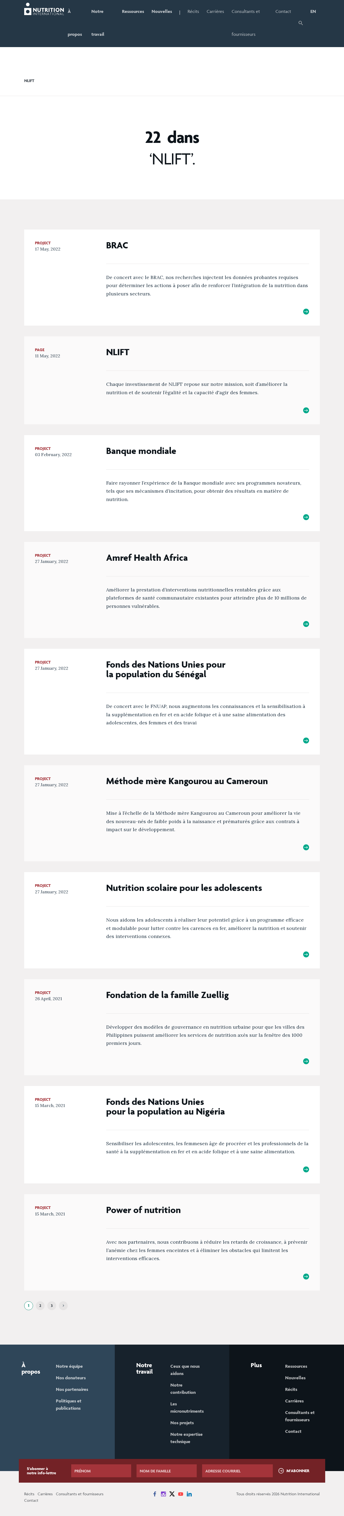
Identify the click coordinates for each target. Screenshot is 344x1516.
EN (313, 11)
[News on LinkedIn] (189, 1494)
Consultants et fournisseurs (246, 23)
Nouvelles (162, 11)
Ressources (133, 11)
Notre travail (97, 23)
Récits (193, 11)
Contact (283, 11)
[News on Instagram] (163, 1494)
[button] (301, 23)
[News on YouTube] (180, 1494)
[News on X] (172, 1494)
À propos (75, 23)
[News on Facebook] (155, 1494)
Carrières (215, 11)
